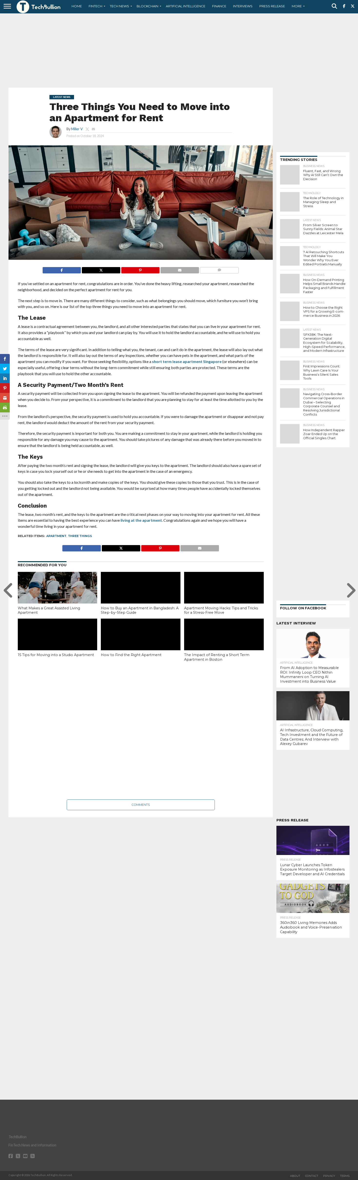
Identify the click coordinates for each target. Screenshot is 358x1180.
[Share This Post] (101, 269)
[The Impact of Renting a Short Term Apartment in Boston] (224, 642)
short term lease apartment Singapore (187, 361)
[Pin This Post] (140, 269)
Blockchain (147, 6)
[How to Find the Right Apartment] (140, 642)
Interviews (243, 6)
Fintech (95, 6)
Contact (311, 1176)
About (295, 1176)
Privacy (329, 1176)
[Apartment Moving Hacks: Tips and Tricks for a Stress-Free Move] (224, 596)
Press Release (272, 6)
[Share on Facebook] (62, 269)
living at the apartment (141, 520)
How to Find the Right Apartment (131, 655)
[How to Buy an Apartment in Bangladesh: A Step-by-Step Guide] (140, 596)
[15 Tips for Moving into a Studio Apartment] (57, 642)
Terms (344, 1176)
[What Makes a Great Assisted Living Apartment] (57, 596)
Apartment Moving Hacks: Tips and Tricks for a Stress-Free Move (221, 610)
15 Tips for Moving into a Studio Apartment (56, 655)
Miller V (77, 129)
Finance (219, 6)
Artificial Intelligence (185, 6)
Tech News (119, 6)
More (297, 6)
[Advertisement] (179, 50)
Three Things (80, 536)
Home (77, 6)
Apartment (56, 536)
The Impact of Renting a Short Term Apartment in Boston (216, 657)
